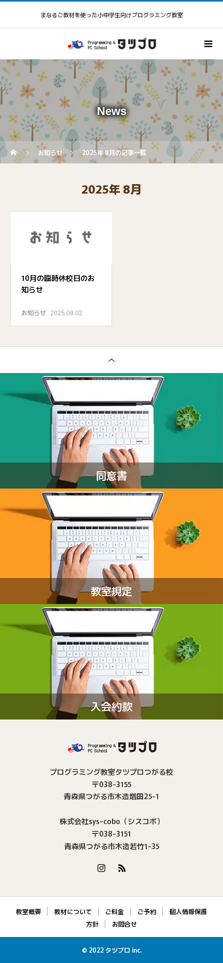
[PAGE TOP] (111, 359)
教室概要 (28, 911)
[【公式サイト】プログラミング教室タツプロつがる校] (111, 746)
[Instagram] (101, 868)
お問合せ (124, 923)
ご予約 (146, 911)
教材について (73, 911)
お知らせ (33, 313)
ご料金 (114, 911)
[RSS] (122, 868)
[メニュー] (207, 43)
